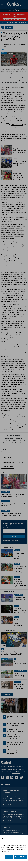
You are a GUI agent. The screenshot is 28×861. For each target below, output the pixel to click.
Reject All (9, 857)
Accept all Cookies (20, 857)
